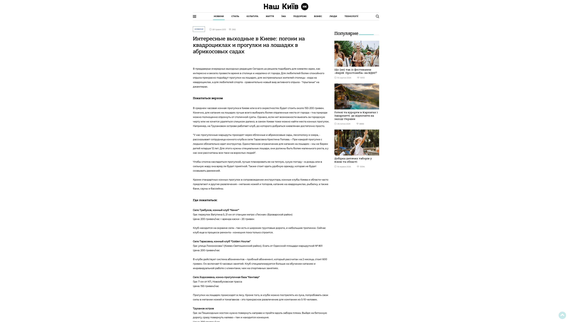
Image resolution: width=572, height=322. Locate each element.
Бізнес (318, 16)
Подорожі (300, 16)
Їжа (283, 16)
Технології (351, 16)
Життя (270, 16)
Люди (333, 16)
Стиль (235, 16)
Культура (252, 16)
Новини (219, 16)
